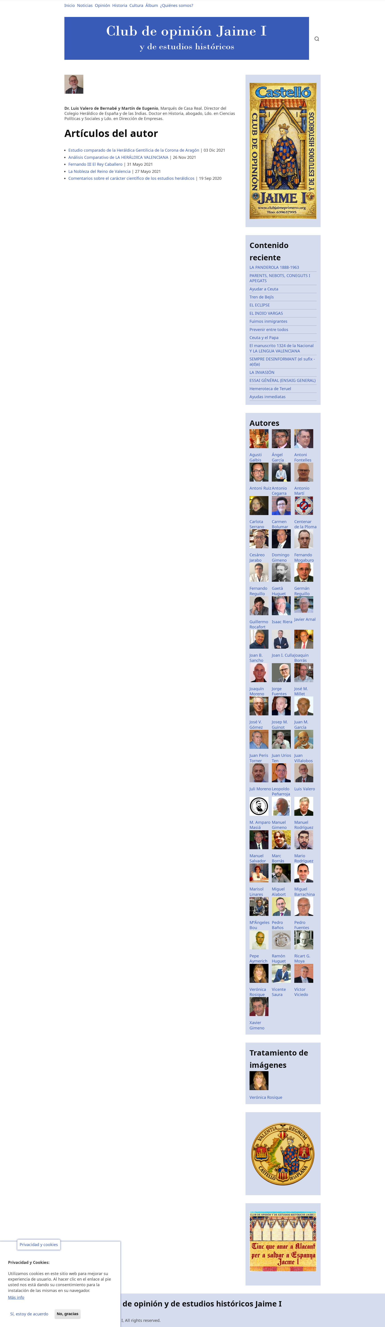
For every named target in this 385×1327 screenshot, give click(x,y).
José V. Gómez (256, 724)
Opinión (102, 5)
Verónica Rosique (258, 992)
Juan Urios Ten (281, 758)
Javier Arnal (305, 619)
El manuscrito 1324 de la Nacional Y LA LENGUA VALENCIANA (282, 348)
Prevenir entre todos (269, 329)
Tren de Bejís (262, 297)
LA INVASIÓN (262, 372)
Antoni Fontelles (302, 457)
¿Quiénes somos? (176, 5)
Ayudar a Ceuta (264, 289)
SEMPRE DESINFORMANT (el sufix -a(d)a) (282, 361)
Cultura (136, 5)
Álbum (151, 5)
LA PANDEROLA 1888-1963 (274, 267)
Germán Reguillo (302, 591)
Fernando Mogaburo (304, 557)
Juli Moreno (260, 788)
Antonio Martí (301, 490)
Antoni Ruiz (260, 488)
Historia (119, 5)
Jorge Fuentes (279, 691)
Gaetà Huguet (279, 591)
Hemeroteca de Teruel (270, 388)
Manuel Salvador (258, 858)
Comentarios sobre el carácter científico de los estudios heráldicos (131, 178)
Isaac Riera (282, 621)
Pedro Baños (278, 925)
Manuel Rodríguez (303, 825)
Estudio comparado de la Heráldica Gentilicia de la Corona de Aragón (133, 150)
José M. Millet (301, 691)
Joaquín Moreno (257, 691)
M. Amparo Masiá (260, 825)
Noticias (85, 5)
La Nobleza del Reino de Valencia (99, 171)
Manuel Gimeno (279, 825)
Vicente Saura (279, 992)
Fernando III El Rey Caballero (95, 164)
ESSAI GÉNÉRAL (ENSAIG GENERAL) (282, 380)
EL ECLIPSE (260, 305)
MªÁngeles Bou (260, 925)
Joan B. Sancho (256, 657)
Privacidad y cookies (39, 1244)
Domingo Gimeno (280, 557)
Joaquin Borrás (301, 657)
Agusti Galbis (256, 457)
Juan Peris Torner (259, 758)
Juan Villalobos (303, 758)
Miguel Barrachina (304, 891)
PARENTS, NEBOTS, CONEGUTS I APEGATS (280, 278)
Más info (16, 1297)
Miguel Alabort (279, 891)
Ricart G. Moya (302, 958)
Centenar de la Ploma (305, 524)
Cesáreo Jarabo (257, 557)
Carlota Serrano (257, 524)
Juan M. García (301, 724)
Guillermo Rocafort (259, 624)
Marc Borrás (278, 858)
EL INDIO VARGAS (266, 313)
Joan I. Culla (283, 655)
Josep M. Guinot (280, 724)
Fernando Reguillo (258, 591)
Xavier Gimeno (257, 1025)
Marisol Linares (257, 891)
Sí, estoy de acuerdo (29, 1314)
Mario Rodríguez (303, 858)
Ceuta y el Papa (264, 337)
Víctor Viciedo (301, 992)
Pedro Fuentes (301, 925)
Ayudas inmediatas (268, 396)
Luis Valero (304, 788)
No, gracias (67, 1314)
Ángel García (278, 457)
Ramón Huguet (279, 958)
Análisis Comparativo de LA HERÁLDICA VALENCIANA (118, 157)
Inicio (69, 5)
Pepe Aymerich (258, 958)
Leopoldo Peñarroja (281, 791)
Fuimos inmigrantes (268, 321)
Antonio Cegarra (279, 490)
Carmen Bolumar (280, 524)
